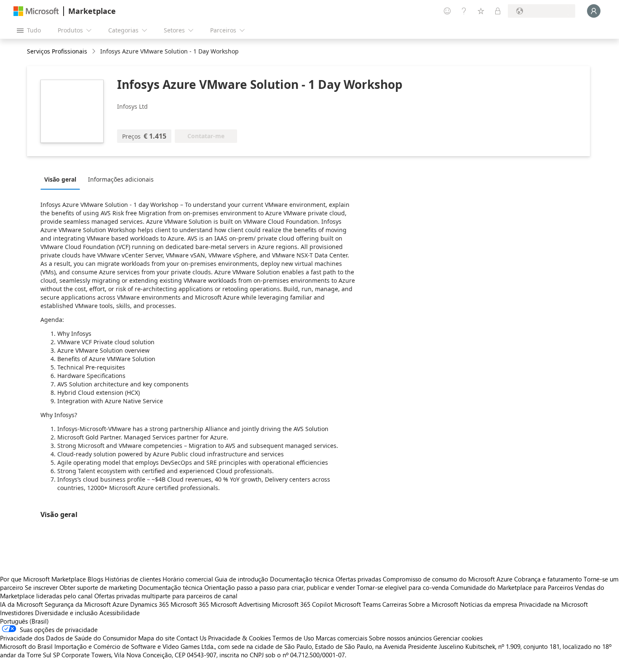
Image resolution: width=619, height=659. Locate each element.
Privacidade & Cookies (239, 638)
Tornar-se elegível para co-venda (403, 587)
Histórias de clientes (133, 579)
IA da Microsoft (21, 604)
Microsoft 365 (190, 604)
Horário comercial (188, 579)
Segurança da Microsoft (78, 604)
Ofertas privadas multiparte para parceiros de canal (165, 596)
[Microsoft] (36, 11)
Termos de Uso (293, 638)
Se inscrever (41, 587)
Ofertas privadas (358, 579)
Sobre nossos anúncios (400, 638)
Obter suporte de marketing (98, 587)
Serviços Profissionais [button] (57, 51)
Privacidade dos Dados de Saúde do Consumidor (68, 638)
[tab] (62, 179)
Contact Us (191, 638)
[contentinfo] (94, 51)
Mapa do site (156, 638)
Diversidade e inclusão (66, 612)
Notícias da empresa (488, 604)
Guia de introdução (241, 579)
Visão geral (60, 179)
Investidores (16, 612)
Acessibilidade (119, 612)
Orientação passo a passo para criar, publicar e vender (279, 587)
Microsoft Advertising (240, 604)
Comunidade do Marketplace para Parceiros (512, 587)
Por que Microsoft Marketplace (43, 579)
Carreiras (394, 604)
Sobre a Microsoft (433, 604)
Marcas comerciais (341, 638)
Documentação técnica (302, 579)
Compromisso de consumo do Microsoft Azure (448, 579)
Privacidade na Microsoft (553, 604)
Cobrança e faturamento (548, 579)
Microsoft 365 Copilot (302, 604)
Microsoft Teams (357, 604)
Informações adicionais (121, 179)
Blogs (95, 579)
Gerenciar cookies (458, 638)
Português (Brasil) (24, 621)
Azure (120, 604)
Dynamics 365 (149, 604)
